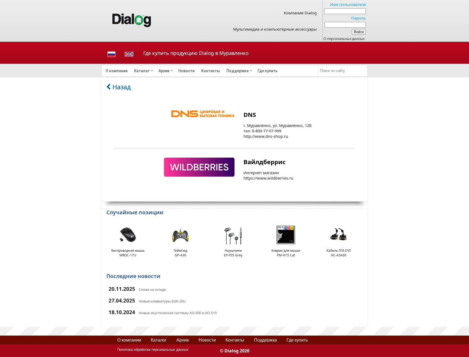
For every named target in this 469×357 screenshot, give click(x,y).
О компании (117, 71)
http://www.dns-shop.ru (265, 136)
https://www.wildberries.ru (268, 178)
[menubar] (210, 70)
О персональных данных (344, 38)
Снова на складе (152, 289)
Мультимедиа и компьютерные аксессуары (275, 29)
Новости (186, 71)
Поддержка (237, 71)
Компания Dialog (300, 12)
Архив (164, 71)
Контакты (210, 71)
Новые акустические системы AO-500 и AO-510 (178, 312)
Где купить (268, 71)
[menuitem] (116, 71)
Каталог (142, 71)
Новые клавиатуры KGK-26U (162, 301)
